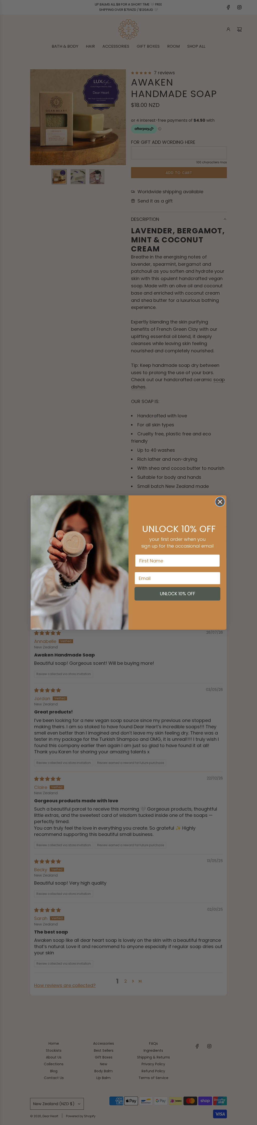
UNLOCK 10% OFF (177, 593)
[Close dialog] (220, 501)
